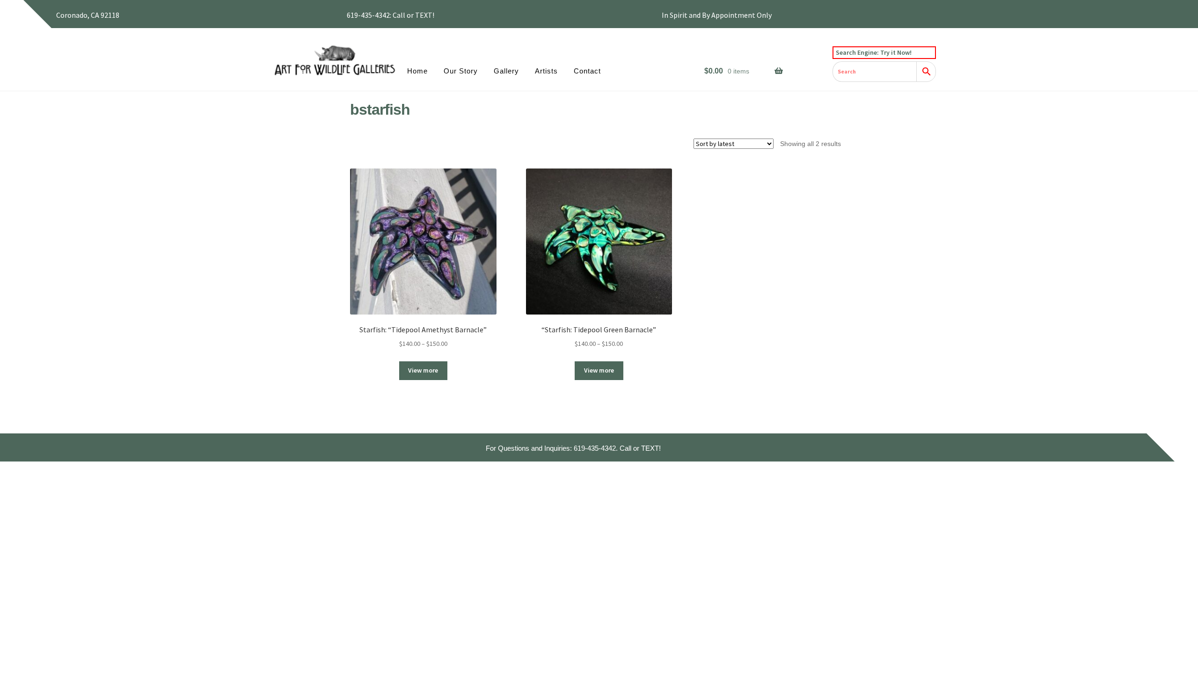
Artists (546, 71)
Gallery (506, 71)
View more (423, 370)
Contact (587, 71)
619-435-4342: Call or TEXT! (390, 15)
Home (417, 71)
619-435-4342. (596, 448)
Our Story (461, 71)
